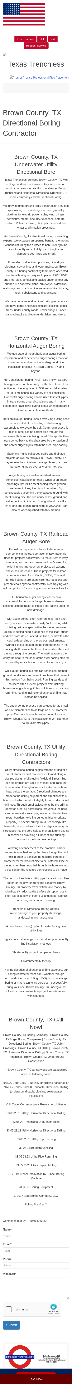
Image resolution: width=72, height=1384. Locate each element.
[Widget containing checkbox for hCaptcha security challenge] (32, 1309)
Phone (7, 1259)
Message (9, 1273)
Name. (7, 1229)
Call (42, 39)
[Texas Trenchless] (36, 1358)
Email (7, 1244)
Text (52, 39)
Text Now (36, 1379)
